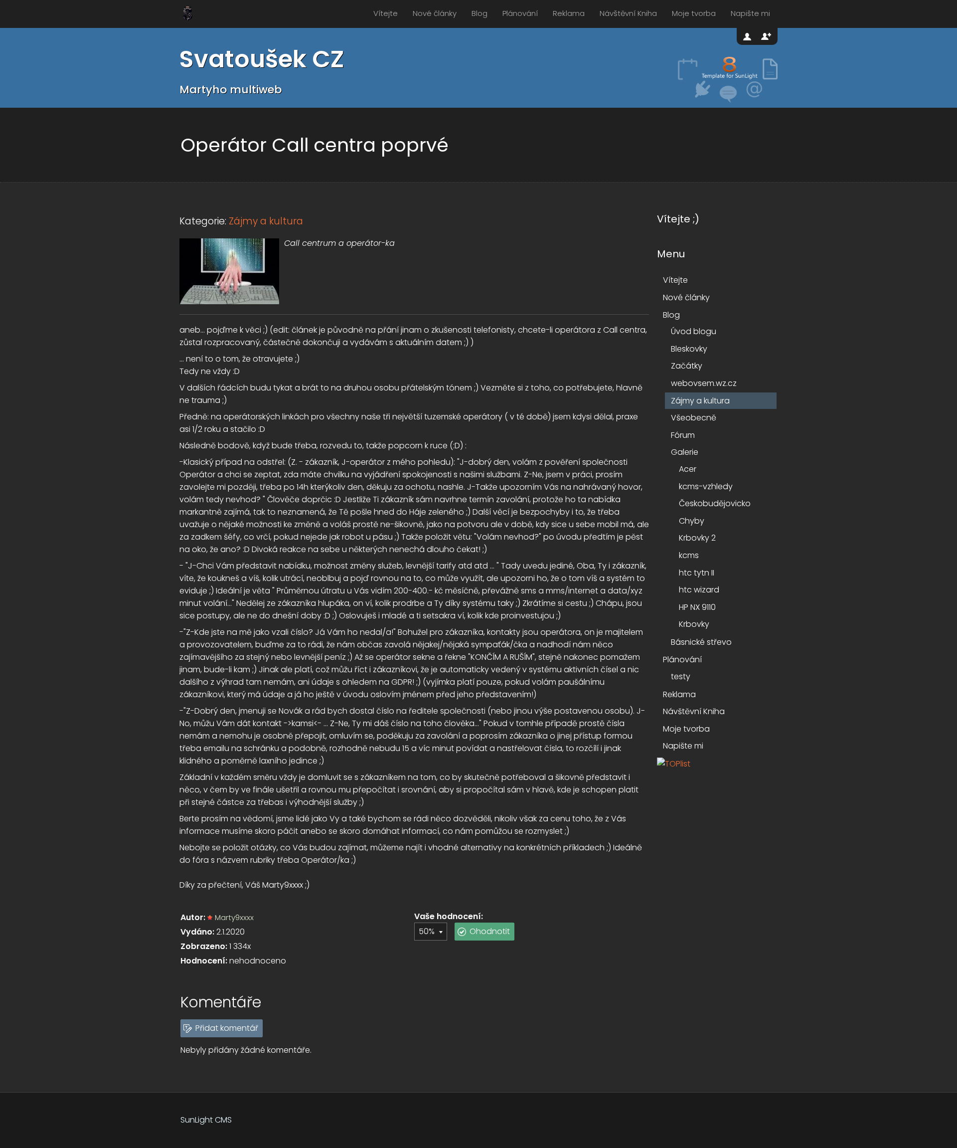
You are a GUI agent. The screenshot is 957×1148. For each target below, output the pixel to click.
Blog (479, 13)
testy (680, 676)
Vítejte (385, 13)
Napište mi (750, 13)
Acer (687, 469)
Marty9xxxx (234, 917)
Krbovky (694, 624)
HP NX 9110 (697, 607)
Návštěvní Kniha (628, 13)
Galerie (684, 452)
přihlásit (748, 36)
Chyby (691, 521)
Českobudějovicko (715, 503)
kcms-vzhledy (706, 486)
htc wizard (699, 589)
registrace (766, 36)
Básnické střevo (701, 642)
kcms (689, 555)
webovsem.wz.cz (704, 383)
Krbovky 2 (697, 538)
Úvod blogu (693, 331)
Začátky (686, 366)
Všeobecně (693, 417)
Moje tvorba (694, 13)
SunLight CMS (206, 1120)
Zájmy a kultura (266, 221)
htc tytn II (696, 572)
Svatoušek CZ (261, 59)
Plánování (520, 13)
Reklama (569, 13)
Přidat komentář (226, 1028)
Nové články (435, 13)
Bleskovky (689, 349)
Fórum (683, 435)
